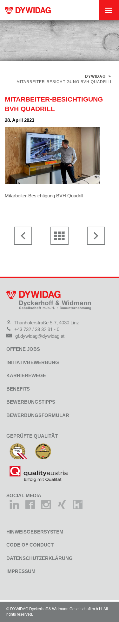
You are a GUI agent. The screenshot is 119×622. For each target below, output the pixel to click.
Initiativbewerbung (32, 362)
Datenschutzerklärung (39, 558)
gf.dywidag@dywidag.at (39, 336)
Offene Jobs (23, 349)
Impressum (21, 571)
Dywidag (95, 76)
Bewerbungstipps (30, 402)
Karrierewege (26, 375)
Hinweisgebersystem (34, 531)
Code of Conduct (30, 545)
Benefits (18, 389)
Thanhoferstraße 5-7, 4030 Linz (46, 322)
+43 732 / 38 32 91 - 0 (36, 329)
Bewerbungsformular (37, 415)
